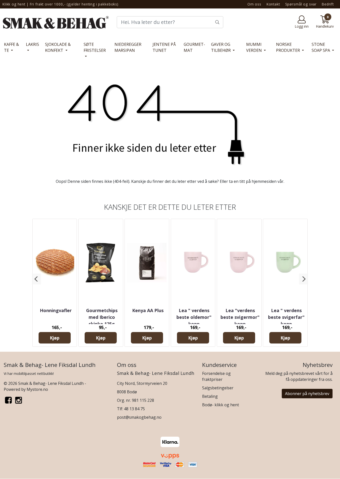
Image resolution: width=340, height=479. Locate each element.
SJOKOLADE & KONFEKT (58, 47)
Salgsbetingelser (217, 388)
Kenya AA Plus (148, 310)
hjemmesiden (264, 181)
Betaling (210, 396)
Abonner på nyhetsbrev (307, 393)
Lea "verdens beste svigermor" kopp (240, 317)
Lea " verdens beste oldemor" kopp (194, 317)
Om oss (254, 4)
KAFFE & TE (11, 47)
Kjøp (54, 338)
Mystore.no (37, 389)
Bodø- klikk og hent (220, 405)
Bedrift (328, 4)
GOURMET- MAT (194, 47)
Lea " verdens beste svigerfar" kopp (286, 317)
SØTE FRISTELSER (95, 47)
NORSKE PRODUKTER (288, 47)
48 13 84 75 (134, 408)
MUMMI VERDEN (254, 47)
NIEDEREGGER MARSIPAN (127, 47)
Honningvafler (56, 310)
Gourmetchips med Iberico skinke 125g (101, 317)
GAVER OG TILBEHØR (221, 47)
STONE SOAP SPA (321, 47)
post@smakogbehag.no (139, 417)
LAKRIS (32, 44)
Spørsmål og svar (301, 4)
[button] (36, 279)
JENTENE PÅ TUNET (164, 47)
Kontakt (273, 4)
